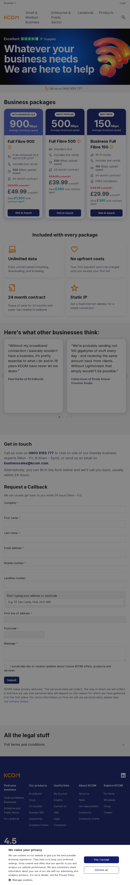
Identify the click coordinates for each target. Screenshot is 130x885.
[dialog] (65, 865)
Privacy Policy (66, 875)
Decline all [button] (101, 870)
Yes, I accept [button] (101, 859)
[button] (44, 880)
